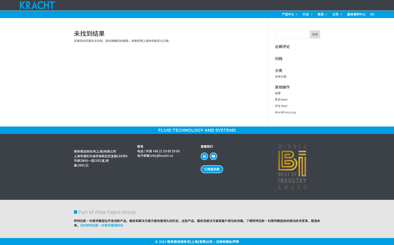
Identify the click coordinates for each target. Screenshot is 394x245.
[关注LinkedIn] (204, 156)
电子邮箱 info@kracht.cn (155, 155)
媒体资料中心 (356, 14)
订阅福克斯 (212, 169)
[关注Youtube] (213, 156)
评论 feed (281, 106)
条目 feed (281, 99)
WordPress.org (285, 112)
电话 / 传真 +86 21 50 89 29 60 (158, 151)
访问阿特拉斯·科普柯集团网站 (101, 225)
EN (372, 14)
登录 (278, 93)
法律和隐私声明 (227, 241)
